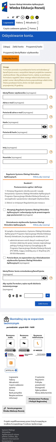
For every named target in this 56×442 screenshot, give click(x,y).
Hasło (5, 122)
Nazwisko (7, 157)
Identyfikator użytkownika (14, 93)
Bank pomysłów (15, 393)
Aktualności (31, 22)
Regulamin (39, 380)
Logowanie (8, 22)
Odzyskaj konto (10, 58)
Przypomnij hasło (34, 46)
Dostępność (40, 387)
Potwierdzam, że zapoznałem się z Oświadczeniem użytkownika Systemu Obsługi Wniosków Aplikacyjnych (28, 258)
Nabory (19, 22)
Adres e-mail (8, 103)
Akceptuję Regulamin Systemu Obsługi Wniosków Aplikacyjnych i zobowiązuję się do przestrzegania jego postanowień (28, 210)
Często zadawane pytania (15, 28)
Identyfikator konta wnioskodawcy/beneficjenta (23, 271)
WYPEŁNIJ (10, 370)
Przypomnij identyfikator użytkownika (20, 52)
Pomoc (33, 28)
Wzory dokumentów (43, 393)
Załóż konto (18, 46)
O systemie (39, 377)
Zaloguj (6, 46)
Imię (4, 148)
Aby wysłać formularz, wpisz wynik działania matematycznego (22, 284)
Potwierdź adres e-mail (13, 112)
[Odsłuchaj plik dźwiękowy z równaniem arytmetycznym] (47, 295)
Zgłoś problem (41, 390)
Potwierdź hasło (10, 132)
